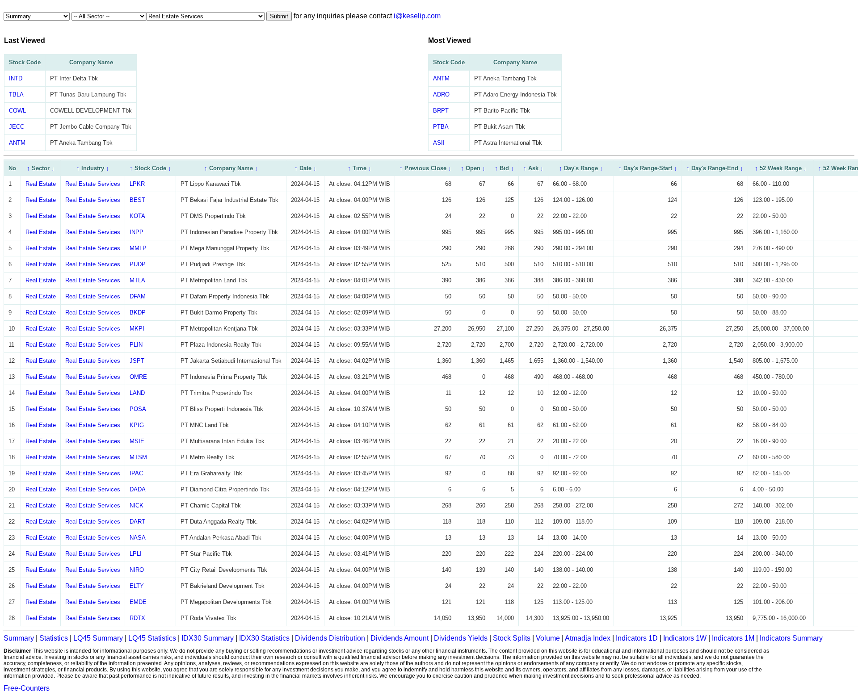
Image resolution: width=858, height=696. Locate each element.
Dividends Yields (461, 638)
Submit (279, 16)
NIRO (137, 569)
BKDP (138, 312)
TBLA (16, 94)
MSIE (137, 441)
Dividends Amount (399, 638)
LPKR (137, 183)
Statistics (53, 638)
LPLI (136, 553)
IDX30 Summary (207, 638)
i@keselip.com (417, 16)
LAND (137, 393)
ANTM (17, 142)
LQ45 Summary (98, 638)
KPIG (137, 425)
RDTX (137, 618)
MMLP (138, 248)
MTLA (137, 280)
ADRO (441, 94)
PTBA (441, 126)
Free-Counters (27, 688)
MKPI (137, 328)
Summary (19, 638)
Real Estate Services (92, 183)
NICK (136, 505)
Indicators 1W (685, 638)
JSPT (137, 360)
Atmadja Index (587, 638)
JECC (16, 126)
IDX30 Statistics (264, 638)
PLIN (136, 344)
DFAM (138, 296)
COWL (17, 110)
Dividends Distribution (330, 638)
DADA (138, 489)
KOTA (137, 216)
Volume (548, 638)
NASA (138, 537)
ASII (439, 142)
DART (137, 521)
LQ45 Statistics (152, 638)
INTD (15, 78)
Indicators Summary (791, 638)
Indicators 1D (637, 638)
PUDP (138, 264)
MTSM (138, 457)
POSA (138, 409)
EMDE (138, 602)
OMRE (138, 376)
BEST (137, 200)
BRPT (441, 110)
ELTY (137, 586)
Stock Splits (511, 638)
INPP (136, 232)
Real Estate (40, 183)
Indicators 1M (733, 638)
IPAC (136, 473)
